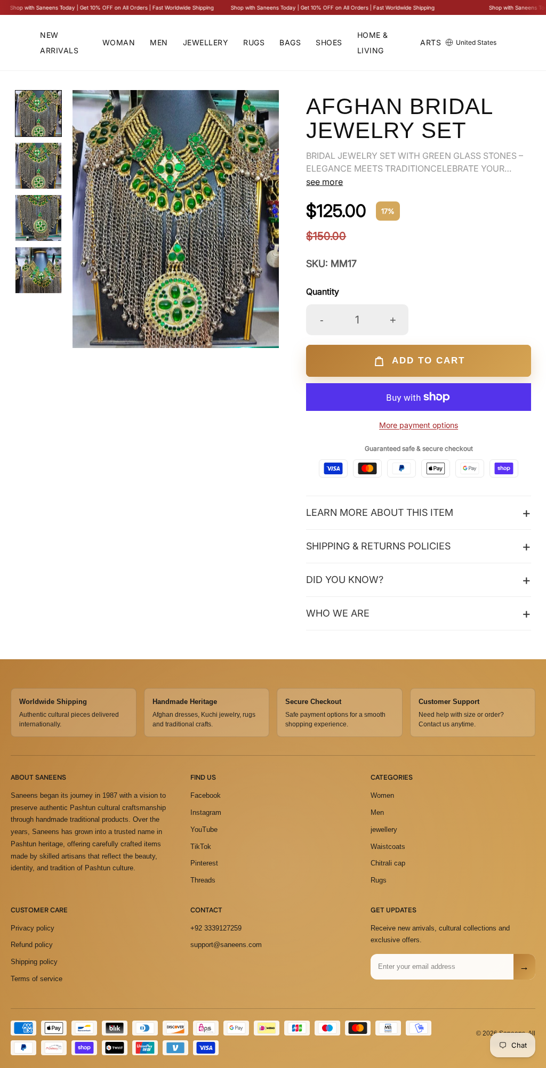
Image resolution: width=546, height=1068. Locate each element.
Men (159, 42)
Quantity (322, 291)
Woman (118, 42)
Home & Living (372, 42)
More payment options (418, 425)
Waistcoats (388, 847)
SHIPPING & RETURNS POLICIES (378, 546)
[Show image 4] (38, 270)
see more (324, 181)
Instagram (205, 812)
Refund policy (32, 945)
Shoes (329, 42)
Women (382, 795)
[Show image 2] (38, 165)
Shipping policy (34, 962)
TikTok (200, 847)
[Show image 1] (38, 113)
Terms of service (36, 979)
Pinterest (204, 863)
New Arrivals (59, 42)
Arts (430, 42)
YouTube (204, 830)
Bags (290, 42)
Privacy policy (32, 928)
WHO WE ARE (338, 613)
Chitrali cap (388, 863)
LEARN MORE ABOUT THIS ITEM (379, 512)
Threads (202, 880)
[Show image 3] (38, 218)
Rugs (253, 42)
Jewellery (206, 42)
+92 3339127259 (216, 928)
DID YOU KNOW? (344, 579)
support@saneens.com (226, 945)
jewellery (384, 830)
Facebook (205, 795)
